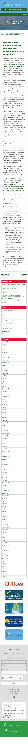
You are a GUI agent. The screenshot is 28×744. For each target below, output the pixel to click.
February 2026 (5, 357)
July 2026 (4, 344)
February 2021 (5, 514)
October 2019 (5, 553)
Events (3, 315)
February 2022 (5, 482)
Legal (17, 731)
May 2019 (4, 566)
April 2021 (4, 508)
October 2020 (5, 524)
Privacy (4, 730)
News (6, 33)
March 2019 (4, 571)
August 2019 (5, 558)
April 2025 (4, 383)
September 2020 (6, 527)
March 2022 (4, 480)
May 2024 (4, 412)
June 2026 (4, 347)
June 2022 (4, 472)
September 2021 (6, 495)
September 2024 (6, 401)
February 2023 (5, 451)
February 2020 (5, 545)
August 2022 (5, 467)
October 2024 (5, 399)
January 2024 (5, 422)
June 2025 (4, 378)
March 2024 (4, 417)
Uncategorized (5, 331)
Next (23, 274)
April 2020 (4, 540)
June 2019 (4, 563)
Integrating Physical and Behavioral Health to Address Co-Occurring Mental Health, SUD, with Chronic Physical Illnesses (13, 297)
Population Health (6, 326)
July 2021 (4, 501)
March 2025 (4, 386)
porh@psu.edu (15, 693)
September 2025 (6, 370)
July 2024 (4, 407)
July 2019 (4, 561)
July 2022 (4, 469)
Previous (5, 274)
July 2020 (4, 532)
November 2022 (5, 459)
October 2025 (5, 368)
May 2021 (4, 506)
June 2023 (4, 441)
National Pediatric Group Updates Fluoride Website (13, 284)
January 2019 (5, 576)
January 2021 (5, 516)
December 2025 (5, 362)
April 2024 (4, 415)
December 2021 (5, 488)
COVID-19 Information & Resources (14, 9)
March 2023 (4, 448)
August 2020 (5, 529)
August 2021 (5, 498)
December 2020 (5, 519)
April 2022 (4, 477)
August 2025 (5, 373)
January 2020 (5, 548)
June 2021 (4, 503)
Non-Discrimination (11, 730)
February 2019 (5, 574)
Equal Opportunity (21, 730)
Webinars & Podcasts (7, 333)
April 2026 (4, 352)
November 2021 (5, 490)
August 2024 (5, 404)
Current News (5, 313)
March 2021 (4, 511)
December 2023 (5, 425)
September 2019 (6, 555)
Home (2, 33)
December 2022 (5, 456)
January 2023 (5, 454)
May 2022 (4, 474)
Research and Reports (7, 328)
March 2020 (4, 542)
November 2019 (5, 550)
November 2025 (5, 365)
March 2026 (4, 354)
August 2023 (5, 435)
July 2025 (4, 375)
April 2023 (4, 446)
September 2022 (6, 464)
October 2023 (5, 430)
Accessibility (12, 731)
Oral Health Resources (7, 323)
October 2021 (5, 493)
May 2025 (4, 381)
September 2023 (6, 433)
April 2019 (4, 568)
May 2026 (4, 349)
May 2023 (4, 443)
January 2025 (5, 391)
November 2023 (5, 428)
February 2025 (5, 388)
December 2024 (5, 394)
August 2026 (5, 341)
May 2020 (4, 537)
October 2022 (5, 461)
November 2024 (5, 396)
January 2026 (5, 360)
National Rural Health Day (8, 320)
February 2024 (5, 420)
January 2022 (5, 485)
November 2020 (5, 521)
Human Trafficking (6, 318)
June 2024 (4, 409)
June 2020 (4, 535)
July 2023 (4, 438)
